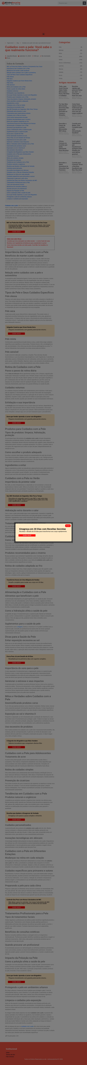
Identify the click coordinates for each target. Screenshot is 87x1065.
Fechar (68, 525)
